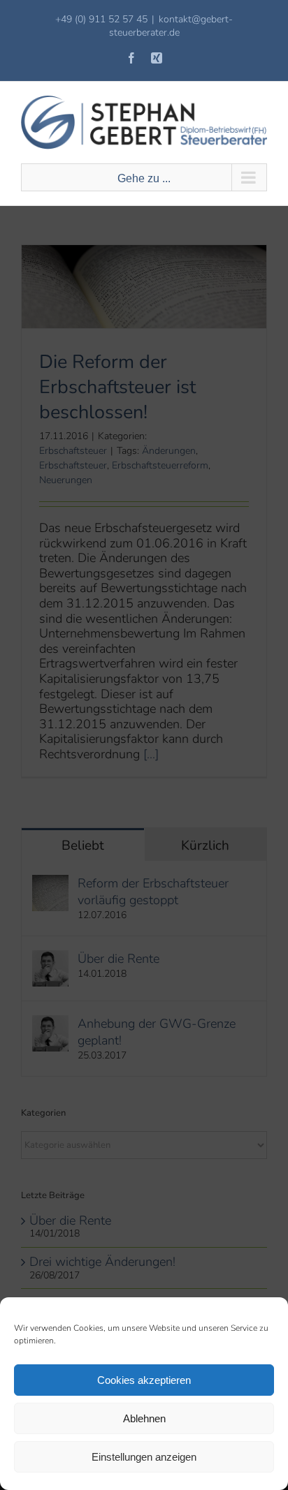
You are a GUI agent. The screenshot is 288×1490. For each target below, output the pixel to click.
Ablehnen (144, 1418)
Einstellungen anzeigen (144, 1457)
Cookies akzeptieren (144, 1380)
